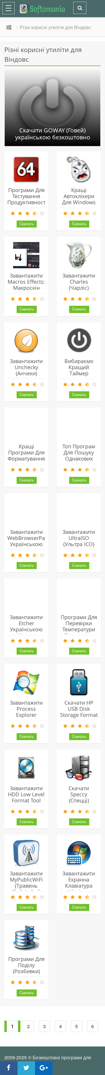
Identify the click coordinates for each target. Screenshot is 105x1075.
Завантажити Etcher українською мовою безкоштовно (26, 629)
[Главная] (33, 8)
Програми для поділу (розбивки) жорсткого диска (26, 971)
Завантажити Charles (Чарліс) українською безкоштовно (79, 287)
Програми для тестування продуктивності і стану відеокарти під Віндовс (27, 205)
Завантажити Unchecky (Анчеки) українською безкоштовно (26, 373)
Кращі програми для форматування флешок (26, 455)
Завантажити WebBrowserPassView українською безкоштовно (34, 541)
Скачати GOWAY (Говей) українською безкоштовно (52, 134)
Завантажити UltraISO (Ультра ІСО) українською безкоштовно (79, 544)
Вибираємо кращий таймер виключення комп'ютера (79, 373)
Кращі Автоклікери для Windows (79, 196)
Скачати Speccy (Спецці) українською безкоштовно (79, 800)
